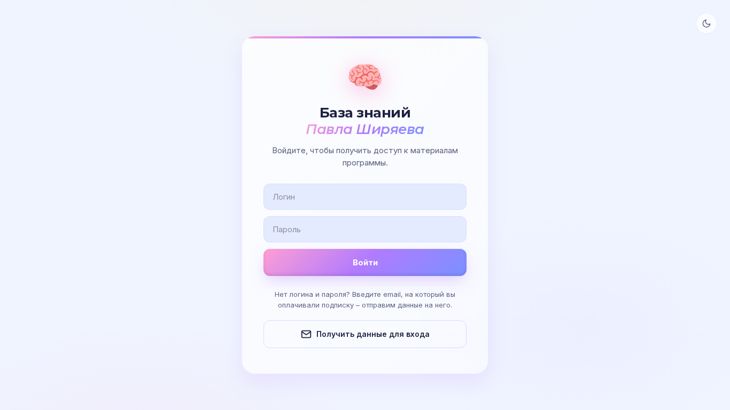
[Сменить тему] (706, 23)
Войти (365, 262)
